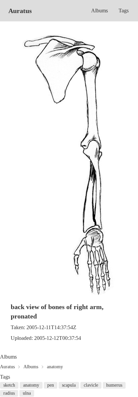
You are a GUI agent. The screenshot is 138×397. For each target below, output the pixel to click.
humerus (114, 385)
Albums (99, 10)
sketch (9, 385)
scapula (69, 385)
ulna (27, 393)
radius (9, 393)
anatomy (55, 366)
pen (50, 385)
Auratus (20, 10)
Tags (124, 10)
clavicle (91, 385)
